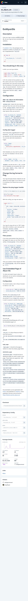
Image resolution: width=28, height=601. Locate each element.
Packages (4, 7)
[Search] (22, 2)
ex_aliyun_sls (6, 10)
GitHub (4, 473)
